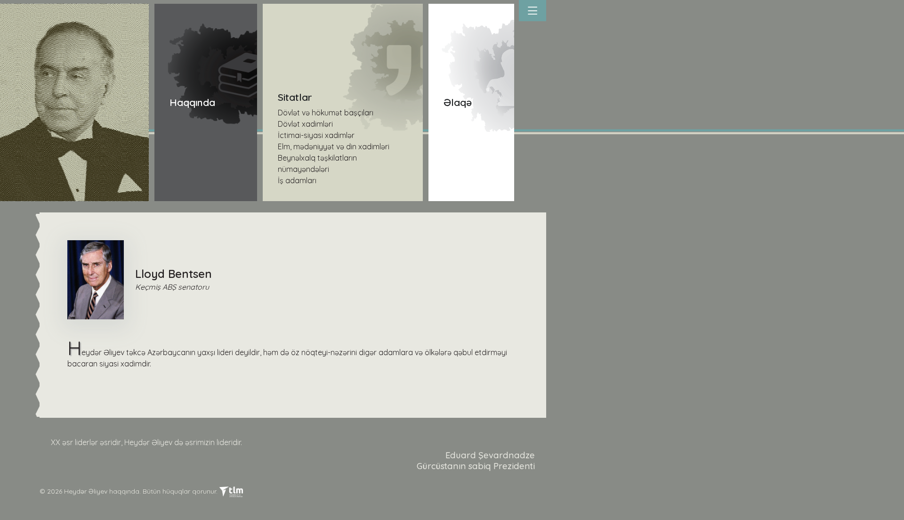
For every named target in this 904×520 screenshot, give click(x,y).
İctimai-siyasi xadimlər (316, 135)
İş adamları (297, 180)
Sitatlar (295, 97)
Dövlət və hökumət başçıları (325, 112)
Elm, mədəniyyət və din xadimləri (333, 146)
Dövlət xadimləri (305, 124)
